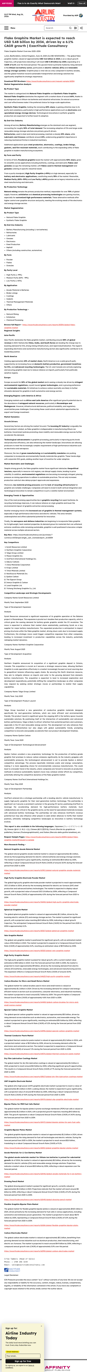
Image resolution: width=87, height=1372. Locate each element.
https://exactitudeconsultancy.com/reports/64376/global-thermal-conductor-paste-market (42, 1054)
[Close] (41, 1326)
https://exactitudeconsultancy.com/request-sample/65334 (50, 81)
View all (82, 3)
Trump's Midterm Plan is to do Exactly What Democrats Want (30, 3)
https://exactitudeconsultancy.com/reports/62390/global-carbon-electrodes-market (39, 1251)
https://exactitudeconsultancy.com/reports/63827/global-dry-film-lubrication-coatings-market (43, 1077)
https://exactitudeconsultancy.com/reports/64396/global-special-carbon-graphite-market (41, 1031)
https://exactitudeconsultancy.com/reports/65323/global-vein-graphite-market (37, 951)
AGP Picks (7, 3)
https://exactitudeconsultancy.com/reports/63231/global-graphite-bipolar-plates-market (41, 1148)
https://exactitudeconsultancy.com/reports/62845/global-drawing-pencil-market (38, 1200)
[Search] (70, 28)
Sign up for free (23, 1361)
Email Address (12, 1352)
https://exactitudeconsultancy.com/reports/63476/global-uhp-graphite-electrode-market (41, 1099)
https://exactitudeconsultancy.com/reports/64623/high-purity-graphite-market (37, 976)
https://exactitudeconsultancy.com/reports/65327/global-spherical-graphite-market (39, 931)
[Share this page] (81, 28)
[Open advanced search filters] (75, 28)
